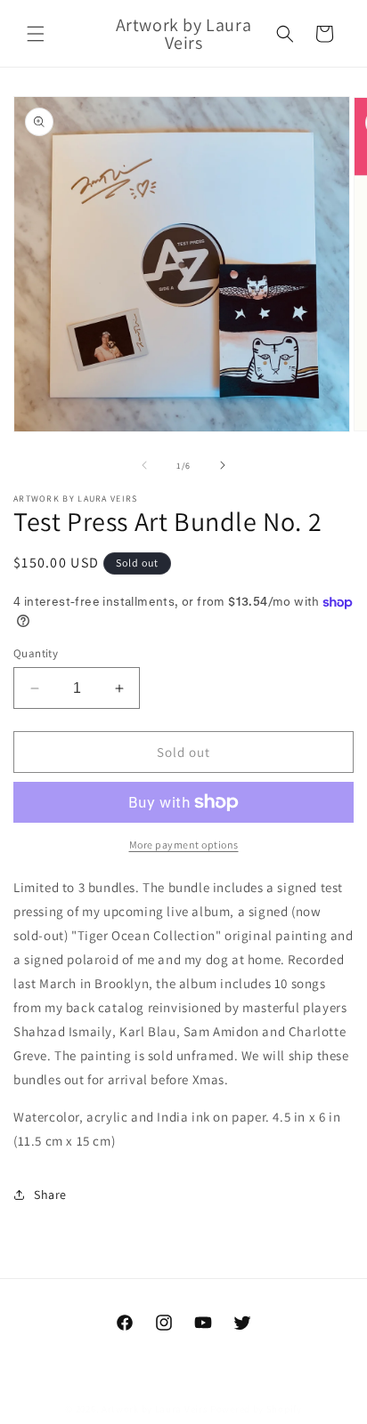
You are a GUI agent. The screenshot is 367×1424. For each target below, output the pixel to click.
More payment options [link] (184, 844)
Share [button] (50, 1195)
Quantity (35, 653)
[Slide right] (222, 465)
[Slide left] (144, 465)
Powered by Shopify (256, 1409)
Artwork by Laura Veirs (155, 1409)
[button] (35, 33)
